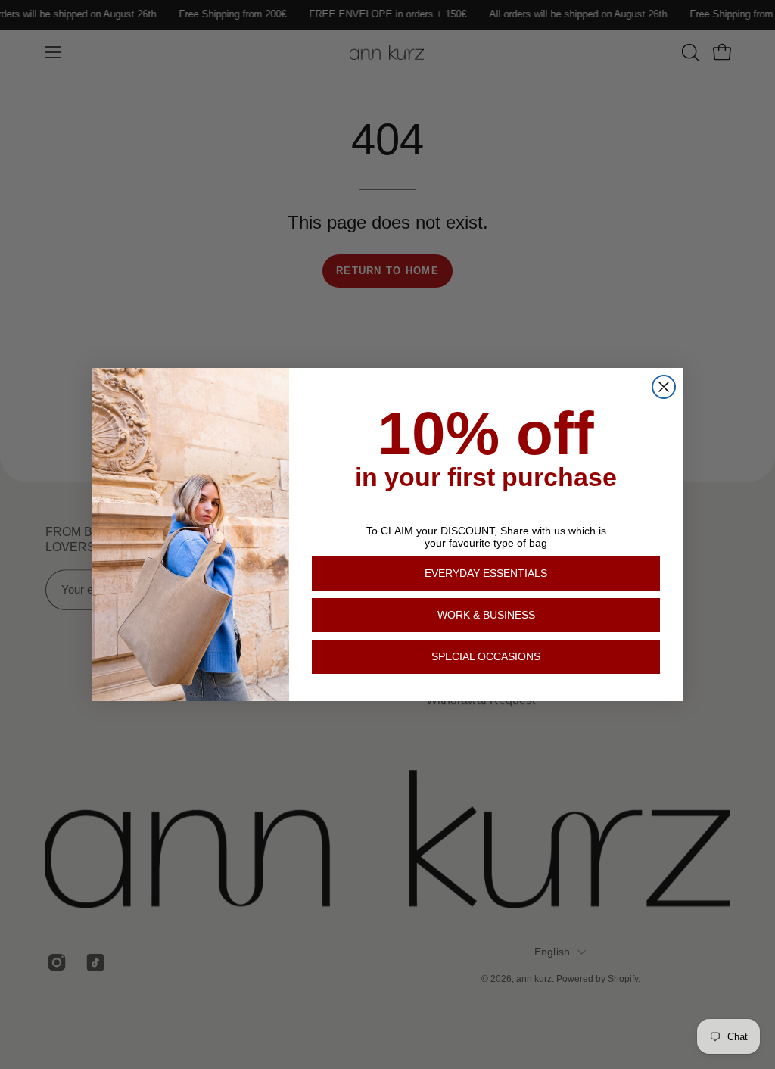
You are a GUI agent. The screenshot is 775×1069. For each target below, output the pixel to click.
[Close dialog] (663, 387)
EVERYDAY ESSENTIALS (486, 573)
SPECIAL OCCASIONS (485, 656)
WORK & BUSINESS (486, 615)
